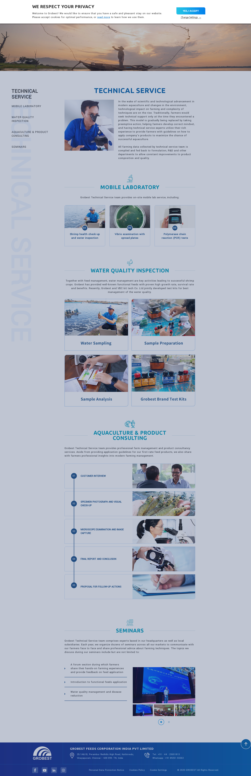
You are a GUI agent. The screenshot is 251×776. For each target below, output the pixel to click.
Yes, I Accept (191, 11)
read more (103, 17)
